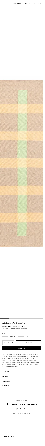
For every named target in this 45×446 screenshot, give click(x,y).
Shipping (12, 328)
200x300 (13, 337)
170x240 (5, 337)
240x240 (21, 337)
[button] (3, 3)
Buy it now (21, 348)
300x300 (29, 337)
